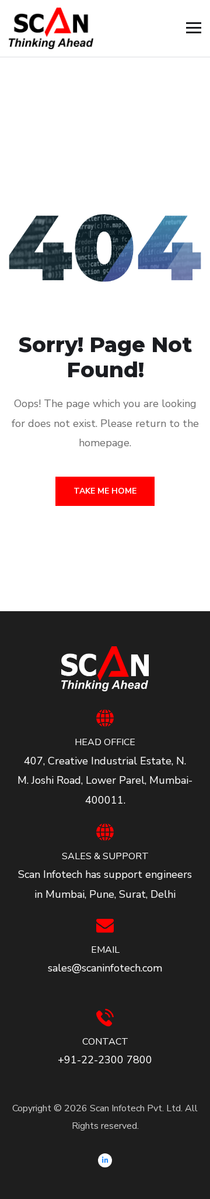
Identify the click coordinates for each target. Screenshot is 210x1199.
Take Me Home (105, 491)
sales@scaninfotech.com (105, 968)
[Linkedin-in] (105, 1160)
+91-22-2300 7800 (105, 1060)
